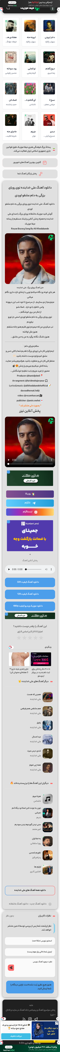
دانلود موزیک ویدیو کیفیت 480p (28, 606)
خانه (31, 1005)
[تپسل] (1, 9)
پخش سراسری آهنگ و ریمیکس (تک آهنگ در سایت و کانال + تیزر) (30, 1012)
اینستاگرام (27, 512)
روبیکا (28, 494)
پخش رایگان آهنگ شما (27, 174)
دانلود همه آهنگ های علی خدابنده (30, 890)
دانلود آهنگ (49, 204)
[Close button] (57, 1018)
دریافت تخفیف (16, 1036)
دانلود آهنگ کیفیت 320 (28, 582)
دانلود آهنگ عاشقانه (18, 904)
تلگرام (27, 503)
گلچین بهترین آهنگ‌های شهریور (27, 162)
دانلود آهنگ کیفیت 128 (28, 594)
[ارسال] (11, 968)
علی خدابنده (21, 287)
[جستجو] (8, 7)
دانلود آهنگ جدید (38, 904)
